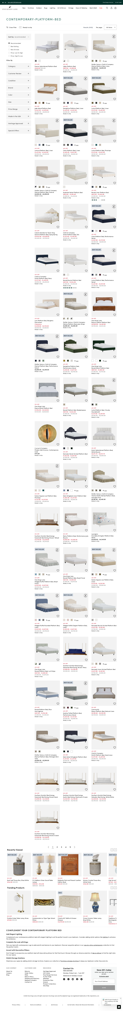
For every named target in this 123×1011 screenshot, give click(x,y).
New (24, 8)
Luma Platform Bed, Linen (100, 108)
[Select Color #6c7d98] (39, 620)
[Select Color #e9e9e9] (39, 61)
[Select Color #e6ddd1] (64, 620)
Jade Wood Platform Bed (43, 108)
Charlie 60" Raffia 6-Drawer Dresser (67, 919)
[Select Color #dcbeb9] (72, 103)
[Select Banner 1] (4, 2)
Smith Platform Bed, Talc (71, 234)
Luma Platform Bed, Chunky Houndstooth (100, 411)
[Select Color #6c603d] (92, 103)
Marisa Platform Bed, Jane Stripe (74, 324)
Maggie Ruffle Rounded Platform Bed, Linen (47, 626)
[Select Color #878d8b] (96, 275)
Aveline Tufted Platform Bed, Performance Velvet (72, 714)
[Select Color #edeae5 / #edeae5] (96, 620)
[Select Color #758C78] (43, 361)
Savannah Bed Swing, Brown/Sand (46, 797)
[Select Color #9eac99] (39, 574)
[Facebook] (77, 979)
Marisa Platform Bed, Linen (100, 66)
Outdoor (39, 8)
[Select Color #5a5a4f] (100, 490)
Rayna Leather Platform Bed (100, 322)
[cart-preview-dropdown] (115, 8)
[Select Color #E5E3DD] (64, 187)
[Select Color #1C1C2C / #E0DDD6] (36, 187)
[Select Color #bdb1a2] (43, 574)
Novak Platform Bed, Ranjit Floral (74, 578)
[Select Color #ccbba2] (100, 103)
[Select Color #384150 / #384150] (92, 187)
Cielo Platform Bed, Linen (71, 150)
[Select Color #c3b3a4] (100, 145)
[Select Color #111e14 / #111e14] (72, 448)
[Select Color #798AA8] (39, 145)
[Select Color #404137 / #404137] (100, 187)
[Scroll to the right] (115, 850)
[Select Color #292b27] (96, 103)
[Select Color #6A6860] (96, 61)
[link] (19, 45)
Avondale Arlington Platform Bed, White (102, 537)
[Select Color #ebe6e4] (92, 145)
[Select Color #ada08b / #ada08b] (96, 664)
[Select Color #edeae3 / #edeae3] (68, 275)
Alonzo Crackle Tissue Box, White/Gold (92, 881)
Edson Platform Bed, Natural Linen (102, 711)
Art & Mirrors (62, 8)
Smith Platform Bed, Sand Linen (101, 755)
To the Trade (118, 2)
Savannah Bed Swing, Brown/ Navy (75, 667)
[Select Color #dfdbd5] (39, 490)
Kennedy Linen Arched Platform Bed (103, 669)
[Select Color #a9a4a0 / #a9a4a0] (64, 275)
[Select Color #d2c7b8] (36, 490)
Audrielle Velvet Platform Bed (73, 192)
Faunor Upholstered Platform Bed (46, 66)
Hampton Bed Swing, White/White (102, 797)
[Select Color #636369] (39, 361)
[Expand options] (28, 66)
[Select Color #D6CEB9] (100, 61)
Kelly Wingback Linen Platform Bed (74, 496)
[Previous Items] (48, 847)
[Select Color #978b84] (64, 707)
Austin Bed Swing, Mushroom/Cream (75, 797)
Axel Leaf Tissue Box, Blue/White (18, 880)
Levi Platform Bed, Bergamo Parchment (44, 321)
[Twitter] (81, 979)
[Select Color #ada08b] (64, 404)
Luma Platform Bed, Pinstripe (101, 150)
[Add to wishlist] (58, 57)
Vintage (70, 8)
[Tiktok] (68, 979)
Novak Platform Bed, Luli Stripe (45, 671)
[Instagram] (64, 979)
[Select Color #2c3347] (92, 231)
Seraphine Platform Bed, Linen (73, 108)
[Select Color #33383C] (43, 145)
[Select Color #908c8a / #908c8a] (100, 664)
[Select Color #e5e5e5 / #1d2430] (39, 664)
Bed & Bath (93, 8)
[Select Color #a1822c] (64, 361)
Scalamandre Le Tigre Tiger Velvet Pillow (44, 919)
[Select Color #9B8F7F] (43, 187)
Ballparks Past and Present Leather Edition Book (69, 881)
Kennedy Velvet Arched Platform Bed (75, 454)
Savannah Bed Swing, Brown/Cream (47, 835)
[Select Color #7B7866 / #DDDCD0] (68, 319)
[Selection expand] (115, 27)
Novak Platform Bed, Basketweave (74, 410)
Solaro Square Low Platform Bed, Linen (102, 581)
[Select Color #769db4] (36, 574)
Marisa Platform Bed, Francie (44, 192)
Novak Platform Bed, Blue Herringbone (43, 710)
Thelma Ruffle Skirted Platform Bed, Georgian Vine (103, 496)
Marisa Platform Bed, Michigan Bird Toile (46, 757)
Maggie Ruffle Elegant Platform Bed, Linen (75, 626)
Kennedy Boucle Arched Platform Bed (103, 625)
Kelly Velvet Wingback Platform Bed (75, 757)
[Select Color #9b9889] (92, 490)
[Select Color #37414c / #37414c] (68, 490)
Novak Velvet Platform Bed (100, 368)
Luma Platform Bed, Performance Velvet (102, 281)
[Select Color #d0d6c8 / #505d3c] (36, 664)
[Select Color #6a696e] (36, 61)
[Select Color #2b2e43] (68, 103)
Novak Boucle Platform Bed (72, 280)
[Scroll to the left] (112, 850)
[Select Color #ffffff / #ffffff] (96, 361)
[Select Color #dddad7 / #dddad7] (68, 448)
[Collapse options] (28, 37)
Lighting (52, 8)
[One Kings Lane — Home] (9, 8)
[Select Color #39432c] (68, 361)
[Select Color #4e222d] (100, 231)
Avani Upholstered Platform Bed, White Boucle (102, 451)
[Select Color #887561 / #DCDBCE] (64, 319)
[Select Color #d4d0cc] (96, 231)
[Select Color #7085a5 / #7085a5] (64, 490)
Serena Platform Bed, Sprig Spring (46, 234)
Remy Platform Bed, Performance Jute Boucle (75, 537)
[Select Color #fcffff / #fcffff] (92, 361)
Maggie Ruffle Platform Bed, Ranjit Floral (46, 582)
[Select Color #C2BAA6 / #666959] (39, 187)
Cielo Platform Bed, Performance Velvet (102, 237)
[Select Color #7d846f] (96, 404)
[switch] (20, 27)
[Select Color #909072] (92, 61)
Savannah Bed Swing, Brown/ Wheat (47, 538)
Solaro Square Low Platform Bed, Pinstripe (46, 497)
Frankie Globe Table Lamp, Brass (18, 918)
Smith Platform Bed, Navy (43, 278)
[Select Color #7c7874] (64, 103)
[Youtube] (73, 979)
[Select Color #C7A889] (39, 103)
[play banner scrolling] (5, 2)
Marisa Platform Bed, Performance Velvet (46, 367)
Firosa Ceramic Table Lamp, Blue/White (92, 919)
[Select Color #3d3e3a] (92, 404)
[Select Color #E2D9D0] (36, 145)
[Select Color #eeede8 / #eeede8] (68, 61)
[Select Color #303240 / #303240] (64, 448)
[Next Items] (74, 847)
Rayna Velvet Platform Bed (43, 408)
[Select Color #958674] (36, 751)
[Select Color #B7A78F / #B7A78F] (96, 187)
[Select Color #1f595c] (96, 145)
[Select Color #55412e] (36, 103)
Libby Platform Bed (69, 66)
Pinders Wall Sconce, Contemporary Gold (46, 451)
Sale (100, 8)
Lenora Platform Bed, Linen (44, 150)
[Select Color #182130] (36, 361)
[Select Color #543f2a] (43, 103)
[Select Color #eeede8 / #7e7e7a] (64, 61)
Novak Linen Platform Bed (100, 192)
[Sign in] (111, 8)
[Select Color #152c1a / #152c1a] (100, 361)
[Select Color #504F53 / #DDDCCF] (72, 319)
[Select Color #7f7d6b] (39, 751)
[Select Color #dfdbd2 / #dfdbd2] (92, 664)
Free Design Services (108, 2)
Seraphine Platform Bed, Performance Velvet (71, 367)
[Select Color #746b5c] (96, 490)
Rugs (45, 8)
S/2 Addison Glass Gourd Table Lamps (43, 881)
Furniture (31, 8)
